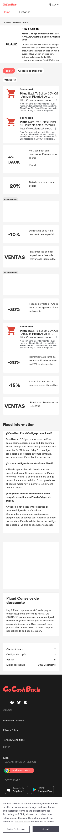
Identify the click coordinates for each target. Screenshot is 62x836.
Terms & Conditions (13, 739)
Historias (17, 22)
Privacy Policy (10, 730)
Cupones (7, 22)
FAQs (6, 758)
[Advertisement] (31, 565)
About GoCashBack (13, 720)
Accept (46, 829)
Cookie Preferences (16, 829)
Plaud (25, 22)
